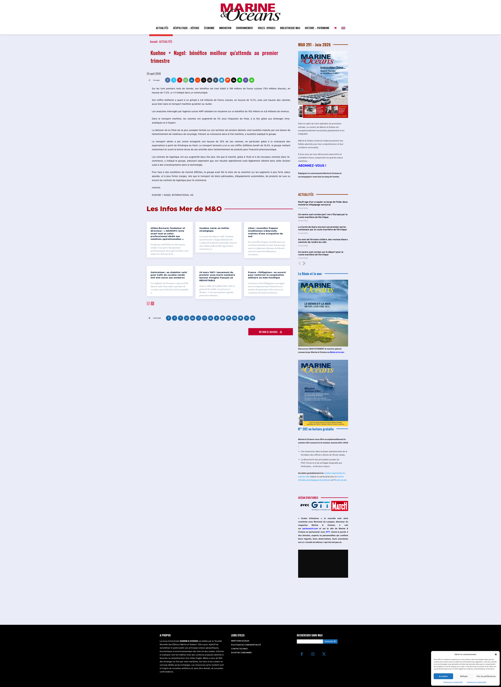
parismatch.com (310, 528)
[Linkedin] (191, 80)
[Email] (203, 80)
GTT (328, 532)
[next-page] (152, 303)
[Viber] (245, 80)
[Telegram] (221, 80)
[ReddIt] (197, 80)
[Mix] (227, 80)
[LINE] (239, 80)
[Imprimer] (209, 80)
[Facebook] (167, 80)
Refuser (464, 676)
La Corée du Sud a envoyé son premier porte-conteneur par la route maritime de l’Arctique (322, 228)
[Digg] (233, 80)
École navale (341, 480)
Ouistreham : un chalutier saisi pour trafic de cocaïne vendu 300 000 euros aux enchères (169, 275)
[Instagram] (313, 654)
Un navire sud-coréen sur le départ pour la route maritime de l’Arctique (320, 253)
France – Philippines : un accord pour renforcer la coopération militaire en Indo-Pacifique (267, 275)
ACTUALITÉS (165, 41)
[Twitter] (173, 80)
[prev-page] (148, 303)
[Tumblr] (215, 80)
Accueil (153, 41)
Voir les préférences (486, 676)
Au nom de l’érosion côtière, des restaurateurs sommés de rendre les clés (323, 240)
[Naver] (251, 80)
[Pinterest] (179, 80)
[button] (495, 654)
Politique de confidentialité (453, 682)
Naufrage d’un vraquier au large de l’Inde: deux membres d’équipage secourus (323, 203)
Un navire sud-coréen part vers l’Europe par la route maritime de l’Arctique (322, 215)
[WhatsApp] (185, 80)
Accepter (443, 676)
